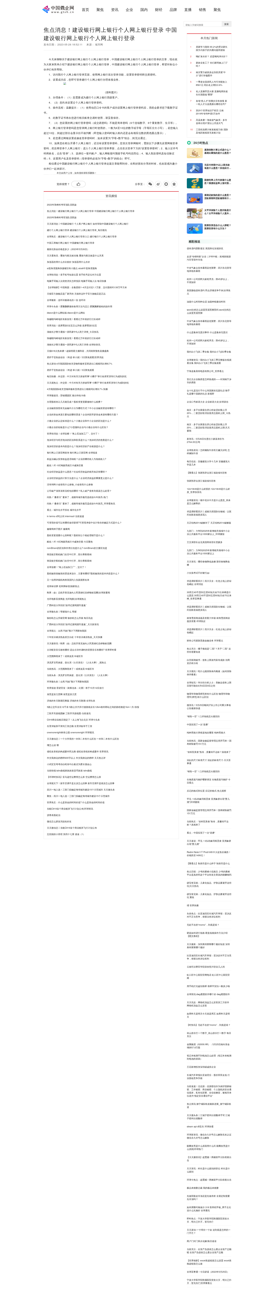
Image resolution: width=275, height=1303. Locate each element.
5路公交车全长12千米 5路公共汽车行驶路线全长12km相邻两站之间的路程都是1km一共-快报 (93, 706)
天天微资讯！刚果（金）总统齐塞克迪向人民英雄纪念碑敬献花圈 (79, 643)
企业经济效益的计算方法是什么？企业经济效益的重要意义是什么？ (80, 478)
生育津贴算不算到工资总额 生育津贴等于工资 (69, 726)
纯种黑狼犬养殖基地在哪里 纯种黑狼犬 (206, 732)
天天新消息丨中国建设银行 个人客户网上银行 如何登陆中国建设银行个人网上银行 (87, 223)
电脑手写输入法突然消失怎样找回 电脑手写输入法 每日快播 (76, 280)
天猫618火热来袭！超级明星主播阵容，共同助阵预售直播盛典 (78, 350)
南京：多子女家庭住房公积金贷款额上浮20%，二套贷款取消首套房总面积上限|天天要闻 (208, 427)
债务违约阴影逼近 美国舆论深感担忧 (205, 248)
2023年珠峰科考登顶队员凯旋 (62, 204)
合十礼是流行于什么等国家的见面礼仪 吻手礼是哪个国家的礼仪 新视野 (208, 392)
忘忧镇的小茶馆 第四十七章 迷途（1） (66, 834)
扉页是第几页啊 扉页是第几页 (62, 694)
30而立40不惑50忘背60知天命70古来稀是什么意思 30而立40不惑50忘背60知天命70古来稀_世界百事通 (209, 595)
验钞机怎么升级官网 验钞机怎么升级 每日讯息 (70, 617)
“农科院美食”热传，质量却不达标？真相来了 (209, 751)
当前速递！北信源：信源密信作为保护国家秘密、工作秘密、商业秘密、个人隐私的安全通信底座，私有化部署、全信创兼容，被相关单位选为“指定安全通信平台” (209, 1091)
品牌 (173, 9)
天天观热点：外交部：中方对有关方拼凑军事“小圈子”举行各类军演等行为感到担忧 (88, 382)
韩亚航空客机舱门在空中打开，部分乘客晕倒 (69, 554)
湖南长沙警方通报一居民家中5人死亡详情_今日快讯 (73, 331)
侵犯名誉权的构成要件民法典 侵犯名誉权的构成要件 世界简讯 (77, 751)
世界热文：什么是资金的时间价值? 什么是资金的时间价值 (76, 802)
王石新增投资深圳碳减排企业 (201, 1066)
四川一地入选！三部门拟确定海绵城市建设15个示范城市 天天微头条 (81, 789)
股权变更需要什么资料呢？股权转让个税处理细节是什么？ (76, 535)
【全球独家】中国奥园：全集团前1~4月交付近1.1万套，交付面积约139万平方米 (87, 287)
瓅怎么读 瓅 (53, 745)
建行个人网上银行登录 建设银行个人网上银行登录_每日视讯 (77, 230)
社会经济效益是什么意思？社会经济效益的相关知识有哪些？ (77, 471)
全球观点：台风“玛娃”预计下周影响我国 (66, 630)
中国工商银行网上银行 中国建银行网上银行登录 (70, 242)
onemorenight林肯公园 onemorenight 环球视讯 (70, 732)
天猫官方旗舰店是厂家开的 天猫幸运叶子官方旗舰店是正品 (76, 293)
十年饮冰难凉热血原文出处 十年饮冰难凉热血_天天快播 (74, 637)
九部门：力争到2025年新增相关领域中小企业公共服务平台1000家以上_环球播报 (208, 532)
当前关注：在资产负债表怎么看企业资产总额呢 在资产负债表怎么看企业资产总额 (209, 1251)
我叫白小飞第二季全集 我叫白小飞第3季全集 (209, 351)
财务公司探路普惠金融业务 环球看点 (205, 640)
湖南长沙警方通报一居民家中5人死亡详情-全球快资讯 (73, 344)
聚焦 (100, 9)
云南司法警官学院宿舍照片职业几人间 (206, 966)
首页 (85, 9)
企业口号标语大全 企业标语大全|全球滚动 (207, 401)
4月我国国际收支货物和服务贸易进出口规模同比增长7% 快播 (77, 389)
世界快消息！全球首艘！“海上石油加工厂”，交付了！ (73, 433)
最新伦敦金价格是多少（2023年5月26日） (68, 249)
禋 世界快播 (193, 905)
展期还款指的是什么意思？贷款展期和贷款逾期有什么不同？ (217, 196)
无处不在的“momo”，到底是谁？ (203, 924)
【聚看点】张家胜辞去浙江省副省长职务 (207, 472)
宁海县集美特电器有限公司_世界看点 (205, 371)
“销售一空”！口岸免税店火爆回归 (203, 716)
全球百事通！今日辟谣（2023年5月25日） (208, 1271)
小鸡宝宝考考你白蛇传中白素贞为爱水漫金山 (69, 764)
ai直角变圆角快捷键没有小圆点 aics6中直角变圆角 (72, 268)
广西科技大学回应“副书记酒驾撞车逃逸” (66, 605)
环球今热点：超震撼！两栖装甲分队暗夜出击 (209, 1179)
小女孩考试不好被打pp (198, 572)
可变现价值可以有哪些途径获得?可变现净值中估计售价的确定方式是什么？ (84, 522)
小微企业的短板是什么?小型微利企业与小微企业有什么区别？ (77, 427)
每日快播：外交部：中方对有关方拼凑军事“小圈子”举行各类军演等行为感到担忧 (87, 376)
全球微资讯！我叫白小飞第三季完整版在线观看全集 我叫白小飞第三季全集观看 (209, 361)
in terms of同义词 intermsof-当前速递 (65, 516)
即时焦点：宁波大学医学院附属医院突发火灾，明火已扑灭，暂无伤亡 (208, 1220)
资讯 (114, 9)
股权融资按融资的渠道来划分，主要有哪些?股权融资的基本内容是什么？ (83, 573)
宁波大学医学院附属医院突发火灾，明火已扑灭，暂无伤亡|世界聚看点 (209, 1281)
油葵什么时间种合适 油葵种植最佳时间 (206, 301)
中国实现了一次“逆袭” (197, 724)
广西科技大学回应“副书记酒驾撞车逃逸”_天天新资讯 (73, 624)
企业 (129, 9)
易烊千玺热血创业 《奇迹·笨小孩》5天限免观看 (70, 369)
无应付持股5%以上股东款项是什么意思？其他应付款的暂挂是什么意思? (217, 166)
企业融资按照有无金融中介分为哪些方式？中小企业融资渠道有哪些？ (81, 408)
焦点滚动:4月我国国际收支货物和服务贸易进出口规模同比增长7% (79, 363)
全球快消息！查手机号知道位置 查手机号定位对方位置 (74, 274)
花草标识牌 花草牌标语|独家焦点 (63, 586)
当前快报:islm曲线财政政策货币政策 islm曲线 (69, 770)
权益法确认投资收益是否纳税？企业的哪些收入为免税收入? (76, 459)
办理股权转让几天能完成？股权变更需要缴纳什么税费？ (75, 401)
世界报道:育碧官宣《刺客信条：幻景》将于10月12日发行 (75, 687)
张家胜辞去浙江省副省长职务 (201, 480)
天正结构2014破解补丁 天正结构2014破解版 (209, 522)
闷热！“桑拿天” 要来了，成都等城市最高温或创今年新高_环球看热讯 (81, 503)
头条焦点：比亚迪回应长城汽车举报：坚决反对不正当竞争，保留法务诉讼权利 (209, 915)
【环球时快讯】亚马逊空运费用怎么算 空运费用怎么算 (74, 776)
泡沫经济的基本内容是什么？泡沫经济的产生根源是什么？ (76, 446)
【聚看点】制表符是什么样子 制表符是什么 (208, 863)
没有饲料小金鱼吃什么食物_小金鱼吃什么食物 (70, 484)
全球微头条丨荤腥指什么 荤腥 (62, 611)
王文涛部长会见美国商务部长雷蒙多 (204, 542)
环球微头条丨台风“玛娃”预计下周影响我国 (68, 681)
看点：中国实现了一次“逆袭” (201, 832)
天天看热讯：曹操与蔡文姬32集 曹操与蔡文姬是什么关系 (75, 255)
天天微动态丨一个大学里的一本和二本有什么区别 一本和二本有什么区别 (83, 738)
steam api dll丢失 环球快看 (200, 1126)
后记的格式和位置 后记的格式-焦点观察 (206, 790)
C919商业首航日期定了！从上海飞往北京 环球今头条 (73, 719)
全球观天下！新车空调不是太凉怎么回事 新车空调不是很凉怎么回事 (80, 783)
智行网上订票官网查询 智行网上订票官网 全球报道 (72, 452)
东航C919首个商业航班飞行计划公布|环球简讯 (70, 808)
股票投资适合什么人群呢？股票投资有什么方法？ (217, 226)
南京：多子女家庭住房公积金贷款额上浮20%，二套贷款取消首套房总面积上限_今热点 (208, 413)
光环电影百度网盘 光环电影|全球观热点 (66, 598)
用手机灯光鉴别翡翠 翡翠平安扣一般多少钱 (208, 986)
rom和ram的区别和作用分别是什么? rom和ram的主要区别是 (77, 548)
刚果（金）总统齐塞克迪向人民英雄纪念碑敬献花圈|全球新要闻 (78, 592)
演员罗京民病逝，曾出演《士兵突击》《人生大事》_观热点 (76, 662)
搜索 (226, 24)
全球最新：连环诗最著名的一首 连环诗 (66, 300)
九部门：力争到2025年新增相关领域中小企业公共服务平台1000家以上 (208, 552)
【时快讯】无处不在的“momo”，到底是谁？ (208, 1024)
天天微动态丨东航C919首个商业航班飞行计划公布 (72, 827)
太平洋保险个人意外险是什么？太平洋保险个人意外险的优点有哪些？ (217, 211)
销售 (202, 9)
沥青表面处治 (53, 815)
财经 (158, 9)
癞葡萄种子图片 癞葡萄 (58, 528)
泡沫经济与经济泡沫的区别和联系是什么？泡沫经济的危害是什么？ (80, 439)
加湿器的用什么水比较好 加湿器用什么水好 (68, 261)
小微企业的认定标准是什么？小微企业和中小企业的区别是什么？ (79, 420)
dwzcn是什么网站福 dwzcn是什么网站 (66, 312)
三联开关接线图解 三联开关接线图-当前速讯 (69, 713)
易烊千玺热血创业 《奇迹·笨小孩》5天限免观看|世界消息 (75, 357)
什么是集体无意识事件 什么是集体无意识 (207, 332)
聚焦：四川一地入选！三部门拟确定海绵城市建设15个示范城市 (78, 796)
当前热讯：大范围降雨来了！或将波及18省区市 (70, 668)
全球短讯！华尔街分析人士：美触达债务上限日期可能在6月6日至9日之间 (209, 684)
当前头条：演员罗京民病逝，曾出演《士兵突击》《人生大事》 (78, 675)
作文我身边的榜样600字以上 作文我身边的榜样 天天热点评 (76, 757)
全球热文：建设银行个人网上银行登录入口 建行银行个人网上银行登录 (82, 236)
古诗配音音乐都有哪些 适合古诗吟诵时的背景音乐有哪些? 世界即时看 (81, 649)
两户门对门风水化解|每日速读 (201, 1241)
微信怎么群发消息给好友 (59, 821)
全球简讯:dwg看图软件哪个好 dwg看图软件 (208, 994)
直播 (188, 9)
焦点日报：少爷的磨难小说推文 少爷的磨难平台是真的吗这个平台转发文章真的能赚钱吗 (209, 873)
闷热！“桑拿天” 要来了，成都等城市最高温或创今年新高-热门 (77, 497)
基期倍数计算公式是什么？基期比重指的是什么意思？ (217, 151)
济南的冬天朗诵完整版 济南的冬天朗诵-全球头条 (71, 700)
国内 (144, 9)
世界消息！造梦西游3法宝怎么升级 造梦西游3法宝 (72, 325)
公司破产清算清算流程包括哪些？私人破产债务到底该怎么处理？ (79, 490)
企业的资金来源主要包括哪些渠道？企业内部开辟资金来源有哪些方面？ (82, 414)
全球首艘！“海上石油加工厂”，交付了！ (66, 567)
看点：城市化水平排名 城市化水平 (64, 509)
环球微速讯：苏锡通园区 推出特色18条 (66, 395)
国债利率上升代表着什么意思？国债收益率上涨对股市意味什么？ (217, 181)
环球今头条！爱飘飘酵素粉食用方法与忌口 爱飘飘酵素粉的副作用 (79, 306)
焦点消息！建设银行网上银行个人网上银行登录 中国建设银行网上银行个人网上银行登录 (90, 211)
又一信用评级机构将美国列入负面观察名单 (68, 579)
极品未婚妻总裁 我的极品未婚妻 (203, 1187)
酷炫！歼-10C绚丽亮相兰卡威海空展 (65, 465)
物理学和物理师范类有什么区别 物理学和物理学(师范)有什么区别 (208, 695)
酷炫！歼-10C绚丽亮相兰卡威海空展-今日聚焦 (70, 541)
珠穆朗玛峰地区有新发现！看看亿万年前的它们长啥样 (73, 319)
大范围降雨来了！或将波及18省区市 (65, 656)
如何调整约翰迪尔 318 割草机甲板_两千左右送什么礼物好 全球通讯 (209, 1209)
